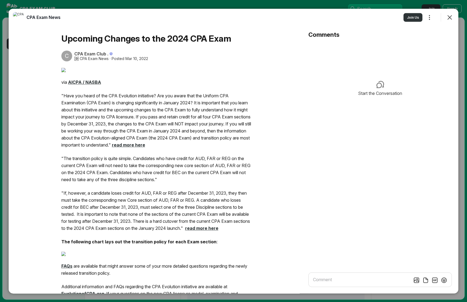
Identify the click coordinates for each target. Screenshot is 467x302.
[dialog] (233, 151)
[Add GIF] (435, 280)
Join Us (413, 17)
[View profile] (18, 17)
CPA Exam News (94, 58)
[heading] (43, 17)
